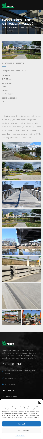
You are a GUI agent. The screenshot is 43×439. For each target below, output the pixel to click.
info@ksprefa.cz (11, 378)
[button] (39, 402)
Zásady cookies (20, 436)
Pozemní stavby (10, 396)
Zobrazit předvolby (21, 430)
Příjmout (21, 424)
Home (22, 28)
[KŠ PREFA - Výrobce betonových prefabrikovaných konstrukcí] (8, 5)
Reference (29, 28)
